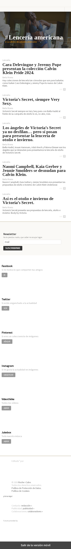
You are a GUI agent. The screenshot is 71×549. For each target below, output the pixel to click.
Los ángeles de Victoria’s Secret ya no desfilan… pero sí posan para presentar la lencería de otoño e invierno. (31, 134)
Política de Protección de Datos (26, 488)
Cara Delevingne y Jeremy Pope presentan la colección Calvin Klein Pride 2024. (31, 69)
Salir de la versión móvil (35, 545)
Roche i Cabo (24, 482)
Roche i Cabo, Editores (35, 466)
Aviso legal (8, 496)
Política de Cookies (20, 491)
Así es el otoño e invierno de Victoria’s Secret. (27, 201)
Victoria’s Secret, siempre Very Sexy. (31, 102)
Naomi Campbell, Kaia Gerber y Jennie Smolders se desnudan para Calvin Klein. (34, 171)
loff (12, 3)
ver (62, 89)
